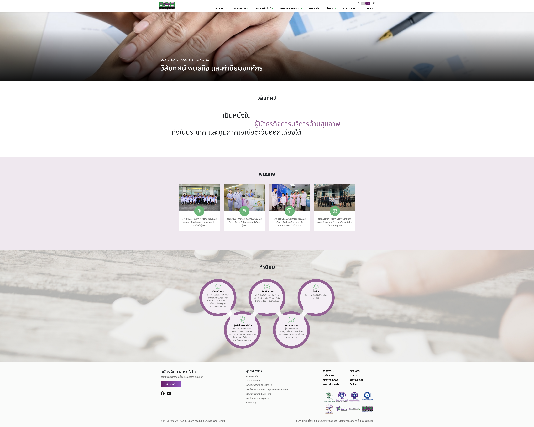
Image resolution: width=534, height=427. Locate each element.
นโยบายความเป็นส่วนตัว (326, 420)
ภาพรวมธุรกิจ (252, 375)
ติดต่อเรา (354, 384)
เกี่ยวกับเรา (328, 370)
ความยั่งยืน (355, 370)
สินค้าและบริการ (253, 380)
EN (363, 3)
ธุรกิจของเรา (329, 375)
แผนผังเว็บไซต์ (366, 420)
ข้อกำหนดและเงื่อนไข (305, 420)
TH (368, 3)
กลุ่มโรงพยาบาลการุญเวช (257, 398)
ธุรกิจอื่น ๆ (251, 402)
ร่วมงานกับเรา (356, 379)
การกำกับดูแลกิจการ (333, 384)
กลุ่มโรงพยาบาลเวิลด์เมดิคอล (259, 384)
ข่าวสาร (353, 375)
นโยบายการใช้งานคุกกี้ (349, 420)
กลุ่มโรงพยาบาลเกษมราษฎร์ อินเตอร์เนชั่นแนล (267, 389)
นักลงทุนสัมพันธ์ (330, 379)
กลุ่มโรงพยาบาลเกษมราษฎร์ (258, 393)
